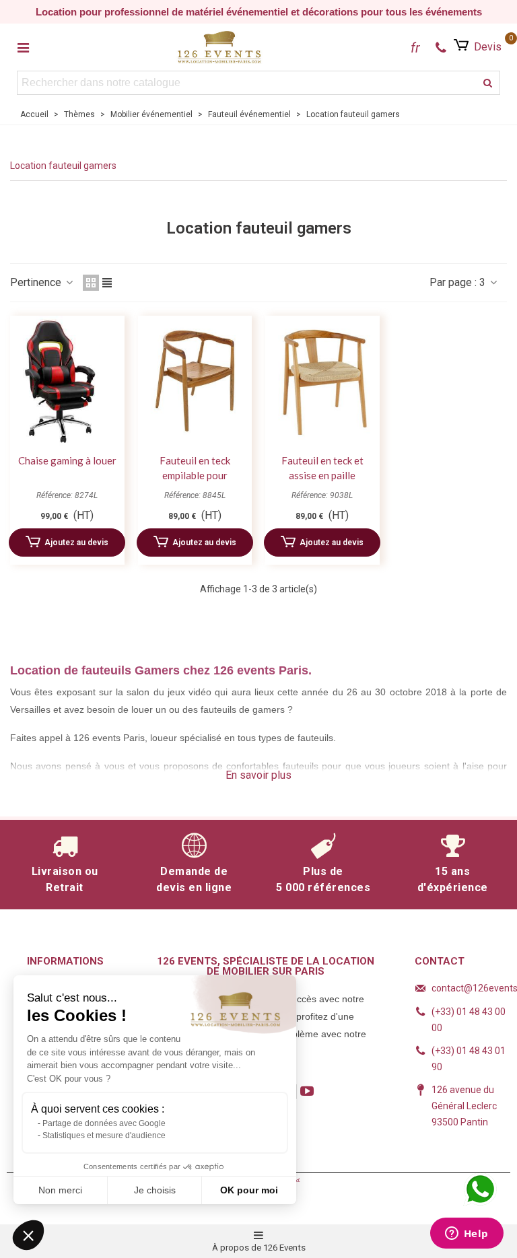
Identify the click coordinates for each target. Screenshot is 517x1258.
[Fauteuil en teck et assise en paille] (322, 381)
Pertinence (37, 282)
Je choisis (155, 1190)
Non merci (60, 1190)
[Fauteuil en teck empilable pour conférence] (195, 381)
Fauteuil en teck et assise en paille (322, 468)
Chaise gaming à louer (67, 460)
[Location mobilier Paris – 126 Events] (219, 46)
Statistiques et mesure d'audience (104, 1135)
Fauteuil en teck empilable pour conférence (195, 475)
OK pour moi (249, 1190)
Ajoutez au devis (76, 542)
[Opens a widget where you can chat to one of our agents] (466, 1234)
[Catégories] (23, 47)
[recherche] (488, 82)
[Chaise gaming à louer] (67, 381)
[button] (28, 1235)
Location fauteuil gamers (63, 165)
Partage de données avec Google (104, 1123)
